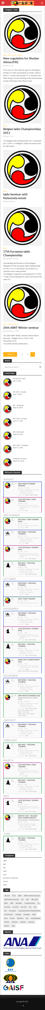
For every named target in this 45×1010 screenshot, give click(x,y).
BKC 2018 (35, 899)
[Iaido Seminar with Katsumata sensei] (22, 169)
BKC (27, 899)
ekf (5, 911)
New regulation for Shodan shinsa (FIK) (21, 60)
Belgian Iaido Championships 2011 (22, 130)
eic (39, 903)
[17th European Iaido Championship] (22, 226)
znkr (13, 926)
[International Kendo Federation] (10, 978)
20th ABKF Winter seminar (21, 327)
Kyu (27, 918)
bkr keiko (19, 903)
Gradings (27, 914)
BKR (11, 903)
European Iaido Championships (29, 911)
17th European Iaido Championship (16, 253)
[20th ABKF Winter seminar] (22, 302)
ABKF (5, 55)
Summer (31, 922)
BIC (22, 899)
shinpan (23, 922)
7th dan (7, 896)
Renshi (6, 922)
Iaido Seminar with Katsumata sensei (15, 196)
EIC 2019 (24, 907)
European (12, 911)
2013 (13, 896)
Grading (18, 914)
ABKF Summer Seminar (32, 896)
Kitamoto (20, 918)
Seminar (15, 922)
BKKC (6, 903)
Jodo (14, 55)
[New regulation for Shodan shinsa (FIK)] (22, 33)
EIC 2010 (7, 907)
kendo (12, 918)
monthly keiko (35, 918)
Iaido (10, 55)
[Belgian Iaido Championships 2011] (22, 104)
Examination (8, 914)
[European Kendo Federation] (10, 965)
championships (30, 903)
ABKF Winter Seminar (11, 899)
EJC (30, 907)
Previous (10, 354)
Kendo (20, 55)
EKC (35, 907)
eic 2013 (15, 907)
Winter (6, 926)
